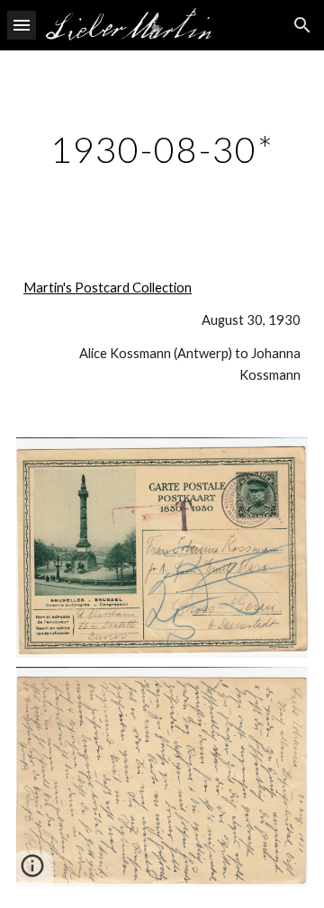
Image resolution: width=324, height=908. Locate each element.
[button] (21, 24)
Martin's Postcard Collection (107, 287)
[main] (162, 149)
